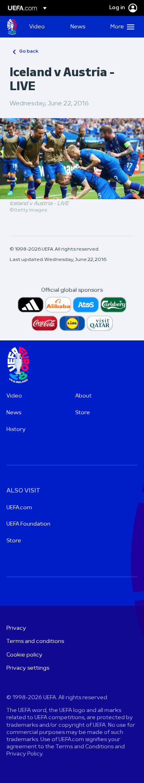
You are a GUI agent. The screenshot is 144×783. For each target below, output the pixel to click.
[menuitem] (43, 27)
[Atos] (86, 304)
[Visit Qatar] (100, 323)
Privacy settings (27, 668)
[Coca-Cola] (45, 323)
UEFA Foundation (28, 524)
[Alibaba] (58, 304)
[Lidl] (72, 323)
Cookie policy (24, 655)
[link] (37, 27)
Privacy (16, 628)
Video (14, 396)
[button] (120, 27)
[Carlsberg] (113, 304)
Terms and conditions (35, 641)
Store (82, 412)
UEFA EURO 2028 (12, 27)
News (13, 412)
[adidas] (31, 304)
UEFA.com (19, 507)
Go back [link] (28, 51)
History (16, 429)
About (83, 396)
